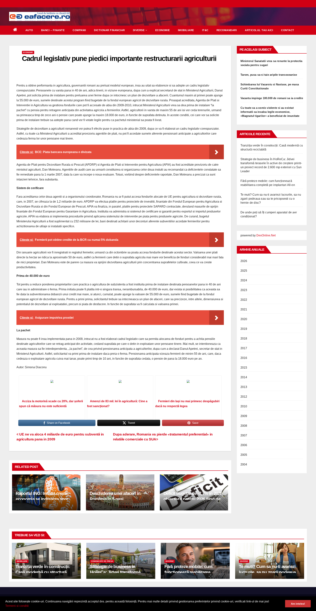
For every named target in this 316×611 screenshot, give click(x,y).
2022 (243, 299)
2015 (243, 367)
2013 (243, 387)
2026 (243, 261)
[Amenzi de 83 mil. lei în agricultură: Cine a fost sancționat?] (120, 389)
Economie (162, 30)
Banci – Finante (53, 30)
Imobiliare (186, 30)
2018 (243, 338)
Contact (287, 30)
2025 (243, 270)
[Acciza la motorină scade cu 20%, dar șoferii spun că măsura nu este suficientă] (52, 389)
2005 (243, 454)
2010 (243, 406)
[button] (30, 606)
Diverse (139, 30)
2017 (243, 348)
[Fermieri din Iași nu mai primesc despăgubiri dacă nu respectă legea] (188, 389)
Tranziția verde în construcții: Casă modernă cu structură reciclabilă (43, 572)
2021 (243, 309)
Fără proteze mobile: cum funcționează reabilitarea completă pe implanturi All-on (192, 572)
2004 (243, 464)
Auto (29, 30)
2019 (243, 328)
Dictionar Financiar (109, 30)
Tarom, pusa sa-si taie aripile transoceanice (268, 74)
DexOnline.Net (266, 235)
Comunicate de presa (102, 561)
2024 (243, 280)
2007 (243, 435)
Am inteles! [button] (298, 603)
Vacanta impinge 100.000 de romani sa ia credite (271, 98)
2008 (243, 425)
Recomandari (227, 30)
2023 (243, 290)
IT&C (205, 30)
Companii (79, 30)
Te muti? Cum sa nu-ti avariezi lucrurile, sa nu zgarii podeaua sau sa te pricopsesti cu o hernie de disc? (270, 198)
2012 (243, 396)
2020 (243, 319)
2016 (243, 357)
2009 (243, 416)
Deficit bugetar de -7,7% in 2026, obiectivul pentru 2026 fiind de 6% (193, 499)
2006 (243, 445)
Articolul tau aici (259, 30)
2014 (243, 377)
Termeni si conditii (17, 605)
